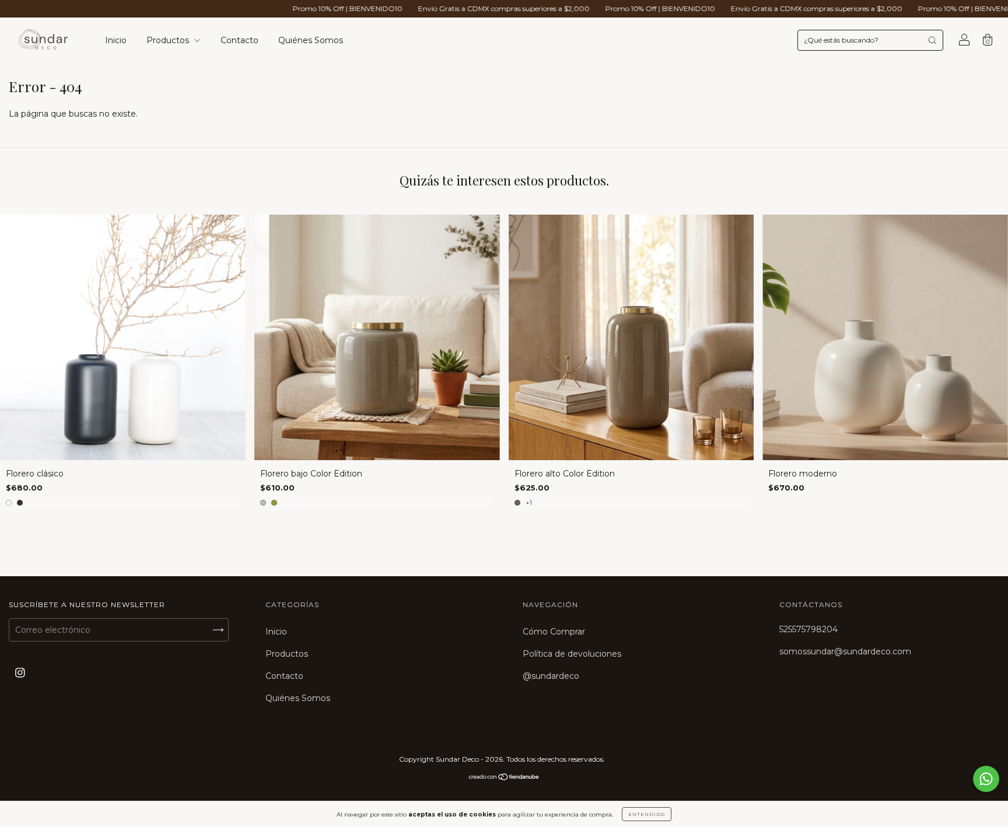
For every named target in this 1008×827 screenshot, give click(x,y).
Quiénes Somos (310, 40)
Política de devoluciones (572, 654)
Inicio (116, 40)
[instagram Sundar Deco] (20, 673)
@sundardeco (551, 676)
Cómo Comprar (554, 631)
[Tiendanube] (504, 778)
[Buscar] (932, 40)
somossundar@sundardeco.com (845, 651)
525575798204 (808, 629)
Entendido (646, 814)
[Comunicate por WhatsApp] (986, 779)
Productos (168, 40)
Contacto (239, 40)
